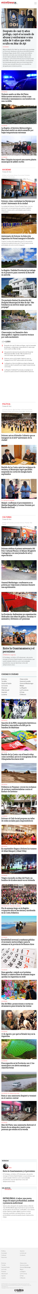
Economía (21, 175)
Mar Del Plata (16, 409)
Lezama (4, 694)
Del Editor (8, 1189)
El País (4, 175)
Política (3, 1251)
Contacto (22, 1255)
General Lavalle (25, 681)
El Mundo (23, 694)
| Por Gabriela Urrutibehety (14, 906)
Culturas (3, 1255)
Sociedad (4, 1253)
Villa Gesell (5, 690)
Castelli (4, 692)
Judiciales (5, 177)
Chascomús (24, 679)
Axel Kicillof (28, 411)
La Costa (4, 409)
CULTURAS (6, 517)
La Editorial (23, 1253)
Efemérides (11, 177)
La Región (23, 688)
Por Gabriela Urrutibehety (7, 500)
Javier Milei (22, 411)
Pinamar (4, 411)
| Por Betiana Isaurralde (13, 1093)
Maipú (22, 686)
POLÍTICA (6, 404)
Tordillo (4, 681)
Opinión (22, 1251)
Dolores (10, 409)
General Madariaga (26, 683)
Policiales (27, 175)
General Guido (6, 683)
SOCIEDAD (6, 170)
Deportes (4, 1257)
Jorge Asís (8, 1168)
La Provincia (9, 175)
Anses (16, 175)
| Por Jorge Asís (12, 655)
